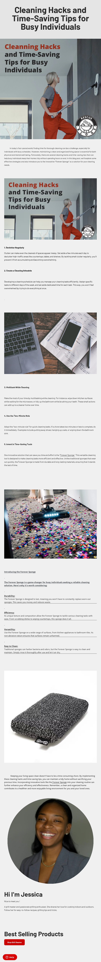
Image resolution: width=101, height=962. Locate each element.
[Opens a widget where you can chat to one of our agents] (10, 957)
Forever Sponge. (67, 455)
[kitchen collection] (4, 577)
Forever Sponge (59, 782)
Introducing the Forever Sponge (20, 571)
